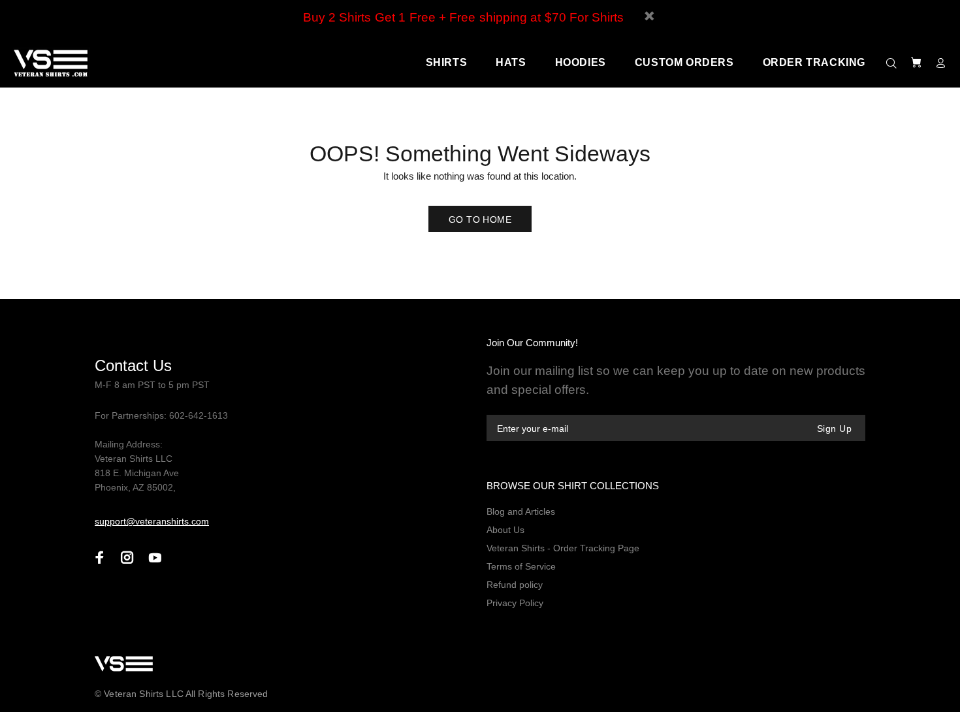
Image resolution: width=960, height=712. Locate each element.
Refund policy (515, 584)
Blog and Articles (521, 511)
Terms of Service (521, 566)
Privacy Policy (515, 603)
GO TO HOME (480, 219)
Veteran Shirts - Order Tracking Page (563, 548)
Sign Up (834, 428)
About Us (505, 530)
